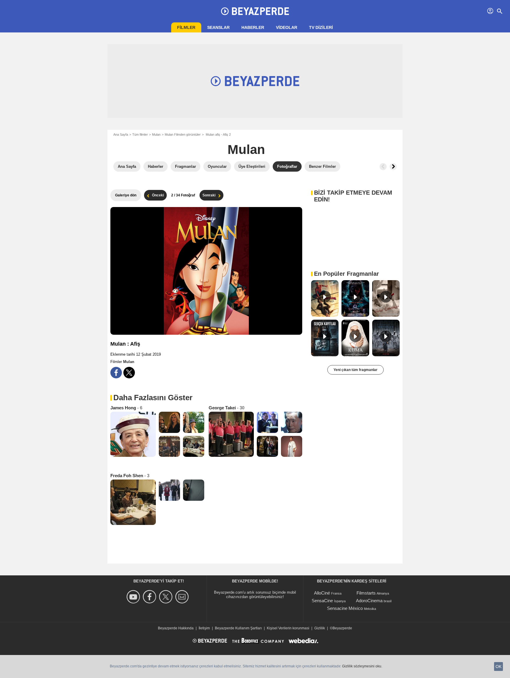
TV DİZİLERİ (321, 27)
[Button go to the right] (393, 166)
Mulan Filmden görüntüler (183, 134)
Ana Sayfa (120, 134)
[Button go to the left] (383, 166)
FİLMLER (186, 27)
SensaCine (322, 600)
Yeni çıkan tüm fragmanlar (355, 370)
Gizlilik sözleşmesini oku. (362, 666)
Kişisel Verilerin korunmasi (288, 628)
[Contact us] (182, 596)
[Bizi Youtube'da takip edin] (134, 596)
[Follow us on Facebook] (150, 596)
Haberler (252, 27)
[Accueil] (255, 11)
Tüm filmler (140, 134)
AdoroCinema (369, 600)
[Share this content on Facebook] (116, 372)
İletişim (204, 628)
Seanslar (218, 27)
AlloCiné (322, 592)
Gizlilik (319, 628)
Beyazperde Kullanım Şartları (238, 628)
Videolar (286, 27)
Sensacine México (345, 608)
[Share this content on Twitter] (129, 372)
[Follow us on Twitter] (166, 596)
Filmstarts (366, 592)
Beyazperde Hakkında (176, 628)
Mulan (156, 134)
